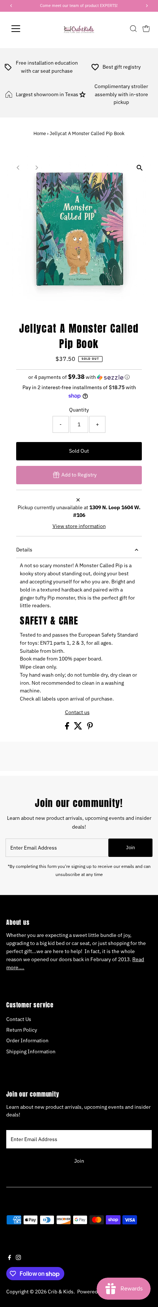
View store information (79, 526)
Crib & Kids (60, 1291)
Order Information (27, 1040)
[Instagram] (18, 1258)
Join (130, 847)
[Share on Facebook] (67, 727)
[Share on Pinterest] (90, 727)
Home (39, 133)
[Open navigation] (23, 28)
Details (24, 549)
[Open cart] (146, 28)
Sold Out (79, 451)
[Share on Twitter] (78, 727)
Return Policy (21, 1030)
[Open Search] (133, 28)
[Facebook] (9, 1258)
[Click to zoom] (140, 167)
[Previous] (18, 167)
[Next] (36, 167)
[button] (78, 377)
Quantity (79, 409)
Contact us (77, 712)
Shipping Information (30, 1051)
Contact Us (18, 1019)
